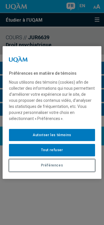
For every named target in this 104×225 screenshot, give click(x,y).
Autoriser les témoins (52, 135)
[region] (52, 112)
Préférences (52, 165)
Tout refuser (52, 150)
